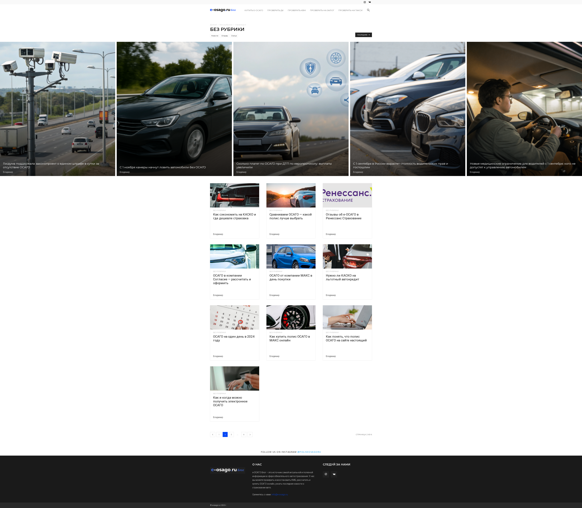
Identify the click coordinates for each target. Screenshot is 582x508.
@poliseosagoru (309, 451)
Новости (214, 36)
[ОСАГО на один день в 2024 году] (234, 317)
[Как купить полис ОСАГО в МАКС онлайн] (291, 317)
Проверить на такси (350, 10)
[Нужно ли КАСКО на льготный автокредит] (347, 256)
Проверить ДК (275, 10)
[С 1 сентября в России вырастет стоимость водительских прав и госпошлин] (407, 109)
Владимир (8, 172)
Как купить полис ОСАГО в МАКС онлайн (289, 338)
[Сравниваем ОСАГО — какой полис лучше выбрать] (291, 195)
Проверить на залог (322, 10)
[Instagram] (364, 2)
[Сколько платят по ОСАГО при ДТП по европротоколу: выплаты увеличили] (291, 109)
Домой (213, 24)
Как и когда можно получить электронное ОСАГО (230, 401)
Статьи (234, 36)
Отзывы (224, 36)
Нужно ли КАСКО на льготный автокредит (342, 277)
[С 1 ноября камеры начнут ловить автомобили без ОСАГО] (174, 109)
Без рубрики (226, 24)
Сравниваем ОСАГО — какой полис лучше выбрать (290, 216)
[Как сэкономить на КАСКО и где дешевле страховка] (234, 195)
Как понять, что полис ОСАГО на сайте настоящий (346, 338)
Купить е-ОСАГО (254, 10)
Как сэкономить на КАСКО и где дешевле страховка (234, 216)
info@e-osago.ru (280, 494)
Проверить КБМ (297, 10)
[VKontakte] (369, 2)
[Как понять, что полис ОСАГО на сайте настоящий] (347, 317)
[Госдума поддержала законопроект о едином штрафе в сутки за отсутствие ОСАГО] (57, 109)
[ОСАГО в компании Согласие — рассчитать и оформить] (234, 256)
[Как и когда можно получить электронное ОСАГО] (234, 378)
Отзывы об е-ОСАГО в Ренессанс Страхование (343, 216)
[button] (368, 10)
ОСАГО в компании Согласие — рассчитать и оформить (232, 279)
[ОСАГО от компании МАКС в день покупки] (291, 256)
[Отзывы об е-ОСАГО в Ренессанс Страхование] (347, 195)
